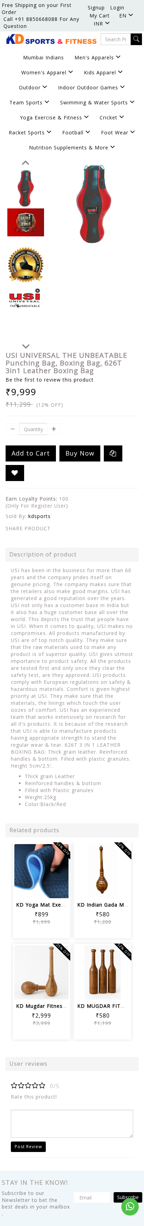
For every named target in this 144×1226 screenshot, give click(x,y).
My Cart (99, 15)
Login (117, 7)
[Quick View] (41, 888)
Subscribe (128, 1197)
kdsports (39, 516)
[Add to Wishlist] (15, 473)
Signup (96, 7)
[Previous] (25, 161)
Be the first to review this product (50, 379)
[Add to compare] (58, 869)
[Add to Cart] (24, 869)
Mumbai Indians (43, 57)
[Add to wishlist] (41, 869)
